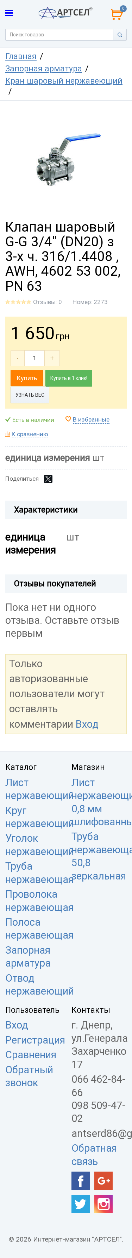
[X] (48, 479)
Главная (21, 56)
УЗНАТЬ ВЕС (29, 395)
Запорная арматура (43, 68)
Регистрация (35, 1040)
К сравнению (30, 434)
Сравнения (30, 1055)
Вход (87, 724)
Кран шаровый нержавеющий (63, 81)
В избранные (91, 419)
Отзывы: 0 (47, 301)
